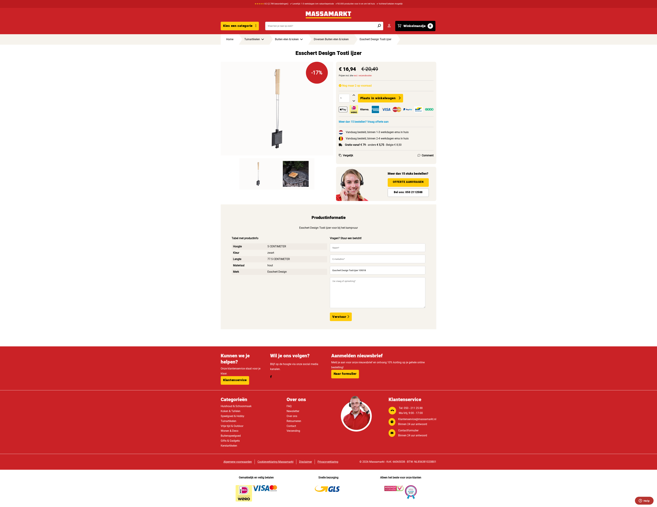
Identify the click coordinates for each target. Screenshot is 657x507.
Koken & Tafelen (230, 411)
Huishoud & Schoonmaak (236, 406)
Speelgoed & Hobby (232, 416)
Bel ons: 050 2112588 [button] (408, 192)
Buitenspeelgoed (231, 435)
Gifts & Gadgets (230, 440)
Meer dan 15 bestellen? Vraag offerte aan (364, 121)
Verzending (293, 430)
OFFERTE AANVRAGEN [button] (408, 182)
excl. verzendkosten (363, 75)
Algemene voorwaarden (237, 461)
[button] (235, 380)
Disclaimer (305, 461)
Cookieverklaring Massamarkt (275, 461)
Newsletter (293, 411)
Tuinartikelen (228, 421)
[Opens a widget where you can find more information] (644, 501)
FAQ (289, 406)
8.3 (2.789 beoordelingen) (271, 4)
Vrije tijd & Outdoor (232, 426)
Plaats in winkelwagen (378, 98)
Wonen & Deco (229, 430)
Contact (291, 426)
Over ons (292, 416)
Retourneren (294, 421)
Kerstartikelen (229, 445)
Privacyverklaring (328, 461)
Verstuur (339, 316)
